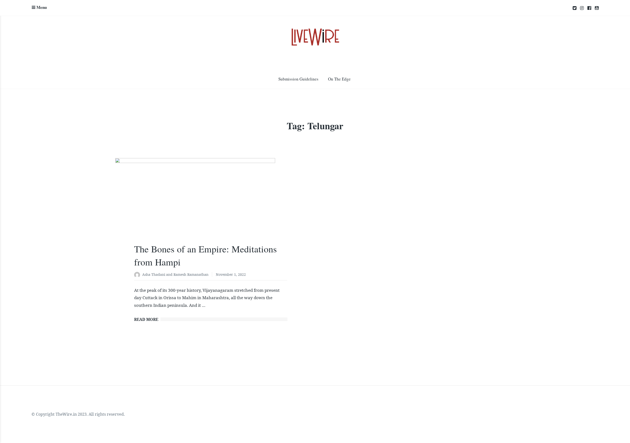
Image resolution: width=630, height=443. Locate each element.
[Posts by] (138, 275)
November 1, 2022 (231, 274)
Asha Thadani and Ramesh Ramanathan (175, 274)
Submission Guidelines (298, 79)
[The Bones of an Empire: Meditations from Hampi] (210, 206)
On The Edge (339, 79)
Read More (146, 319)
